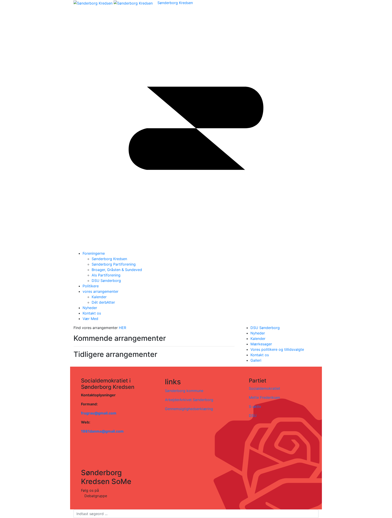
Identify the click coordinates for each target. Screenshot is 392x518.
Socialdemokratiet (264, 388)
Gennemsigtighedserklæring (189, 409)
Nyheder (90, 307)
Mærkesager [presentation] (261, 344)
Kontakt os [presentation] (259, 355)
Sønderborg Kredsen (175, 2)
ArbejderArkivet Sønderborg (189, 399)
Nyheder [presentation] (257, 333)
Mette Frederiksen (264, 397)
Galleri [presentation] (255, 360)
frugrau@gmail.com (98, 413)
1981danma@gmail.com (102, 431)
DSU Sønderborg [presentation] (265, 327)
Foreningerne (94, 253)
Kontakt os (92, 313)
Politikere (91, 286)
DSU (253, 415)
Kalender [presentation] (257, 338)
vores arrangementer (100, 291)
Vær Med (90, 318)
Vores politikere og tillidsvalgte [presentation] (277, 349)
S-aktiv (255, 406)
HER (123, 327)
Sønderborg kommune (184, 390)
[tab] (284, 327)
